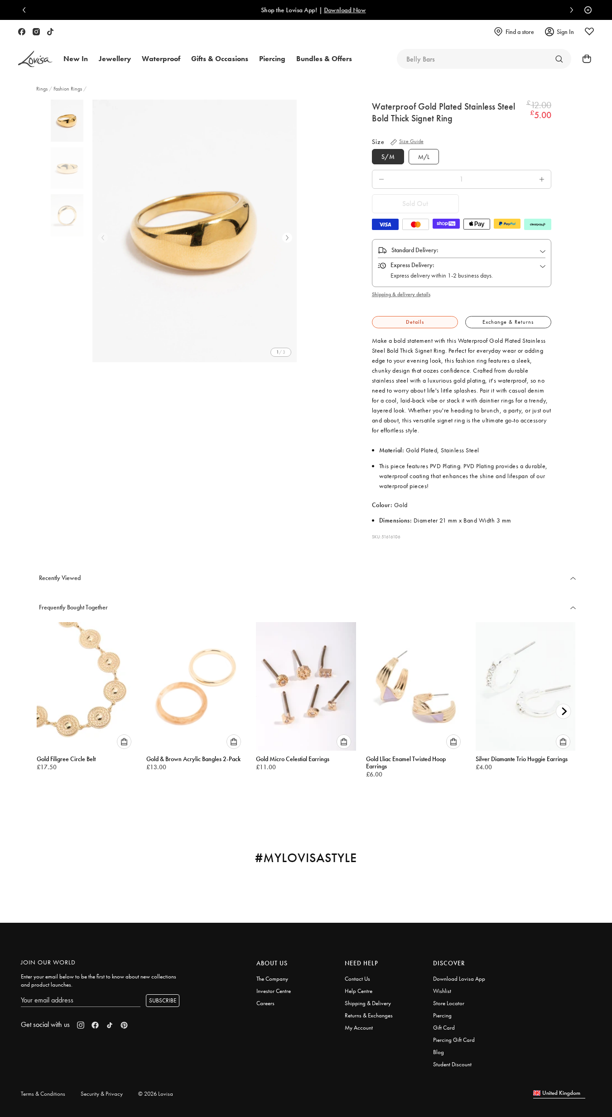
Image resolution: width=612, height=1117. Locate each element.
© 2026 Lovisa (155, 1094)
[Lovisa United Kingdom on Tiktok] (50, 32)
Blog (438, 1052)
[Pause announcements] (586, 10)
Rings (42, 88)
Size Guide (411, 141)
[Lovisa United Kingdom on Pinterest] (124, 1025)
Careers (265, 1003)
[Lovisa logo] (35, 59)
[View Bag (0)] (584, 59)
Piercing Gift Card (454, 1040)
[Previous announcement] (26, 10)
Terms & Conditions (43, 1094)
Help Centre (358, 991)
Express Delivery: (412, 264)
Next (287, 237)
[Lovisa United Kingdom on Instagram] (36, 32)
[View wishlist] (589, 32)
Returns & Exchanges (369, 1015)
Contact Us (357, 979)
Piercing (442, 1015)
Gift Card (444, 1027)
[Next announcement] (569, 10)
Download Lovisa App (459, 979)
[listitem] (194, 231)
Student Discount (452, 1064)
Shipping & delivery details (401, 294)
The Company (272, 979)
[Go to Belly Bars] (559, 58)
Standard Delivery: (415, 250)
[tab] (415, 322)
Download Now (338, 10)
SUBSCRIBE (162, 1000)
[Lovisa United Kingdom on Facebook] (21, 32)
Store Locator (448, 1003)
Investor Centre (273, 991)
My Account (359, 1027)
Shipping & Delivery (368, 1003)
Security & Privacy (102, 1094)
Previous (103, 237)
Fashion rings (67, 88)
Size (378, 141)
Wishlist (442, 991)
